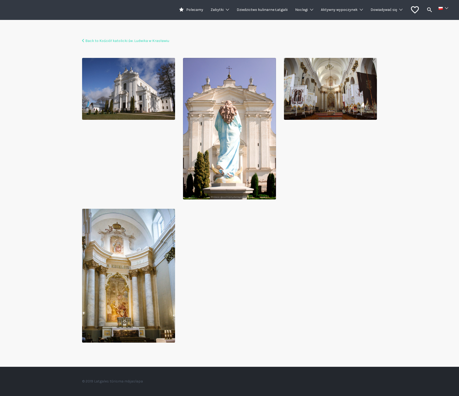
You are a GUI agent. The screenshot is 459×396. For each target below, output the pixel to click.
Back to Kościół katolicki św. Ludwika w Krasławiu (127, 41)
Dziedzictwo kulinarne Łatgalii (262, 9)
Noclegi (301, 9)
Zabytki (217, 9)
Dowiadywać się (384, 9)
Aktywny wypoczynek (339, 9)
